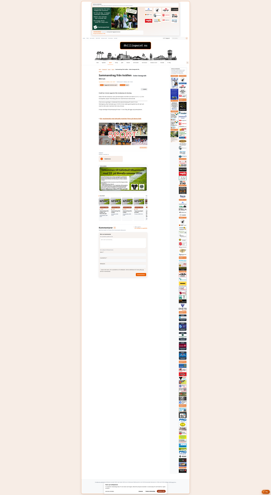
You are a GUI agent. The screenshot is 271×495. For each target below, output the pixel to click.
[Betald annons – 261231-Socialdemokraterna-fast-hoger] (182, 346)
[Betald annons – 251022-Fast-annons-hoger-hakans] (183, 141)
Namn (102, 252)
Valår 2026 (98, 38)
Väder (84, 38)
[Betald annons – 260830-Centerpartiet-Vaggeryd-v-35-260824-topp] (117, 18)
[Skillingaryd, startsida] (135, 46)
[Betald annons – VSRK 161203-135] (183, 370)
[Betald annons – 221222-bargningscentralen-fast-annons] (183, 265)
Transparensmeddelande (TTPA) (99, 33)
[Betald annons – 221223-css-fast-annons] (183, 144)
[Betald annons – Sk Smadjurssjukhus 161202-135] (183, 134)
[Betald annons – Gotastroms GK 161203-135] (183, 366)
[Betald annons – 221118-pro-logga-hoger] (183, 420)
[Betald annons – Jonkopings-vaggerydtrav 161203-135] (183, 398)
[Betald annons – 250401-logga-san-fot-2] (183, 106)
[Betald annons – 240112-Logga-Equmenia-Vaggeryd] (183, 247)
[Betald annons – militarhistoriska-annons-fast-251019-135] (183, 437)
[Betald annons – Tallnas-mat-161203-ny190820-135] (183, 79)
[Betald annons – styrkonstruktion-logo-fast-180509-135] (183, 279)
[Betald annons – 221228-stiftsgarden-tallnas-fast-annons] (157, 10)
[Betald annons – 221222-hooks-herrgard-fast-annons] (183, 91)
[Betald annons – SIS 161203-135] (183, 378)
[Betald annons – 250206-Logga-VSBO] (183, 206)
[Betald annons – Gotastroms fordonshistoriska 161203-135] (183, 424)
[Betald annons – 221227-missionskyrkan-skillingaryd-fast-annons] (183, 232)
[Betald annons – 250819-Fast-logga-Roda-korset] (183, 162)
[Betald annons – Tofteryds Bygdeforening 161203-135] (183, 441)
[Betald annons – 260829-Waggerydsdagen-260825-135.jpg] (174, 82)
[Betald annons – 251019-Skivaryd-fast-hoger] (183, 460)
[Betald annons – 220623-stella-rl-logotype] (183, 210)
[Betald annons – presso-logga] (183, 284)
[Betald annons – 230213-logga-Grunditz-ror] (183, 117)
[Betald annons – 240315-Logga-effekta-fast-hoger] (183, 156)
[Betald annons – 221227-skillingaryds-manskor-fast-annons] (183, 456)
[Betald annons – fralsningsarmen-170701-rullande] (183, 244)
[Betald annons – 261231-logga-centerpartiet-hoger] (182, 336)
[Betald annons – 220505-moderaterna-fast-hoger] (182, 326)
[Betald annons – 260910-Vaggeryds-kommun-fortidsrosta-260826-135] (174, 125)
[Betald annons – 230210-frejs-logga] (183, 196)
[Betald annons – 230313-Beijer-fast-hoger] (183, 165)
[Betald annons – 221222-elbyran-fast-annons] (183, 137)
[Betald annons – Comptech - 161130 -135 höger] (183, 289)
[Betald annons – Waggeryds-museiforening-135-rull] (183, 464)
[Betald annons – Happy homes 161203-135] (183, 169)
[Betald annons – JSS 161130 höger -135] (183, 275)
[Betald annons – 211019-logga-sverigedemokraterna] (182, 317)
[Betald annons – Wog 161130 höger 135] (183, 305)
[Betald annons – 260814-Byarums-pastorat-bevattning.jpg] (174, 136)
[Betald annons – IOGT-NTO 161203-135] (183, 445)
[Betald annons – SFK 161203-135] (183, 402)
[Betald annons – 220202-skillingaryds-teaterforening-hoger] (183, 415)
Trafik (87, 38)
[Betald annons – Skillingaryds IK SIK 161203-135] (183, 374)
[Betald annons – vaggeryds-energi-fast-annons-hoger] (183, 471)
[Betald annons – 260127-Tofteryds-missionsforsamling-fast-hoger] (183, 236)
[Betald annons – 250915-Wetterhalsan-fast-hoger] (175, 21)
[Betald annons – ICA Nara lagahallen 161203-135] (183, 96)
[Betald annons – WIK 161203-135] (183, 386)
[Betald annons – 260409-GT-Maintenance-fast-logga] (157, 15)
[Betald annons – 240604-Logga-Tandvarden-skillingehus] (183, 126)
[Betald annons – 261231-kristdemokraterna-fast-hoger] (182, 355)
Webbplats (102, 263)
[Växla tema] (187, 62)
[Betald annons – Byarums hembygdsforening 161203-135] (183, 429)
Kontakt (115, 38)
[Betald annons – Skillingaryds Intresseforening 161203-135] (183, 433)
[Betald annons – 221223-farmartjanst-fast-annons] (183, 113)
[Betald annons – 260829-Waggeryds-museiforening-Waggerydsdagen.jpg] (174, 94)
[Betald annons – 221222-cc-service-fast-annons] (183, 261)
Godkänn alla (161, 491)
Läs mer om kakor (109, 491)
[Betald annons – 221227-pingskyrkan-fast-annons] (183, 251)
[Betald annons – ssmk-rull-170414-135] (183, 390)
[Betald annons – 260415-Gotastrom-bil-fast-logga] (175, 9)
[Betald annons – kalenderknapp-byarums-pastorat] (157, 21)
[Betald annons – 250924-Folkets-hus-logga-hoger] (183, 190)
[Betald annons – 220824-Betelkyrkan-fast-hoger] (183, 254)
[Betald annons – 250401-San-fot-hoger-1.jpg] (183, 130)
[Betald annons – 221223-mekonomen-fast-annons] (183, 268)
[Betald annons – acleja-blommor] (183, 178)
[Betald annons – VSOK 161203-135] (183, 394)
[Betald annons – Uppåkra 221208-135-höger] (183, 309)
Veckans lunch (104, 38)
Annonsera (110, 38)
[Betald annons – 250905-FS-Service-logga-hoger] (166, 15)
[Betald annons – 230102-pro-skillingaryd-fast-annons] (183, 453)
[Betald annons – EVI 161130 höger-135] (183, 301)
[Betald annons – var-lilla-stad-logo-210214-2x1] (175, 15)
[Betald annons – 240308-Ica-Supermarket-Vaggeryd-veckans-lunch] (183, 87)
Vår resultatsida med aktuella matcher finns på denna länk (120, 119)
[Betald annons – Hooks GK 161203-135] (183, 382)
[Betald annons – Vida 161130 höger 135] (183, 293)
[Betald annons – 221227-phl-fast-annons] (166, 20)
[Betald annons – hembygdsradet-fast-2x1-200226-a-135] (183, 409)
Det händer (92, 38)
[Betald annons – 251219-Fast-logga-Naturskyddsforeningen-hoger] (183, 449)
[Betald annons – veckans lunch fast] (183, 83)
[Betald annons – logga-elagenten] (149, 21)
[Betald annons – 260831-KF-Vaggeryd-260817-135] (174, 117)
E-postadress (103, 258)
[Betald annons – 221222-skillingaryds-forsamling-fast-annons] (149, 14)
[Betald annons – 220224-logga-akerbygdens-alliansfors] (183, 240)
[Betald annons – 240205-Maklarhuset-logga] (183, 212)
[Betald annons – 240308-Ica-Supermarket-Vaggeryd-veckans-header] (166, 9)
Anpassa (141, 491)
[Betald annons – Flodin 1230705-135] (183, 215)
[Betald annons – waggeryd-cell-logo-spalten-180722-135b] (183, 297)
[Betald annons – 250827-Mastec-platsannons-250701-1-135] (174, 106)
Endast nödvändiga (150, 491)
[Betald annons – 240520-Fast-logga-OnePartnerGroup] (149, 9)
